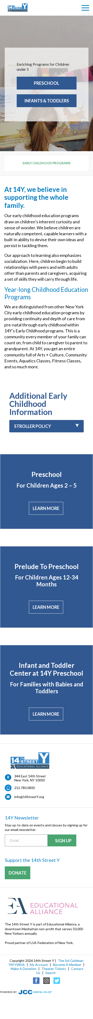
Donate (17, 872)
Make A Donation (23, 969)
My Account (39, 965)
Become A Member (67, 965)
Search (50, 973)
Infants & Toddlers (46, 100)
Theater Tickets (53, 969)
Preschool (46, 83)
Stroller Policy (32, 426)
